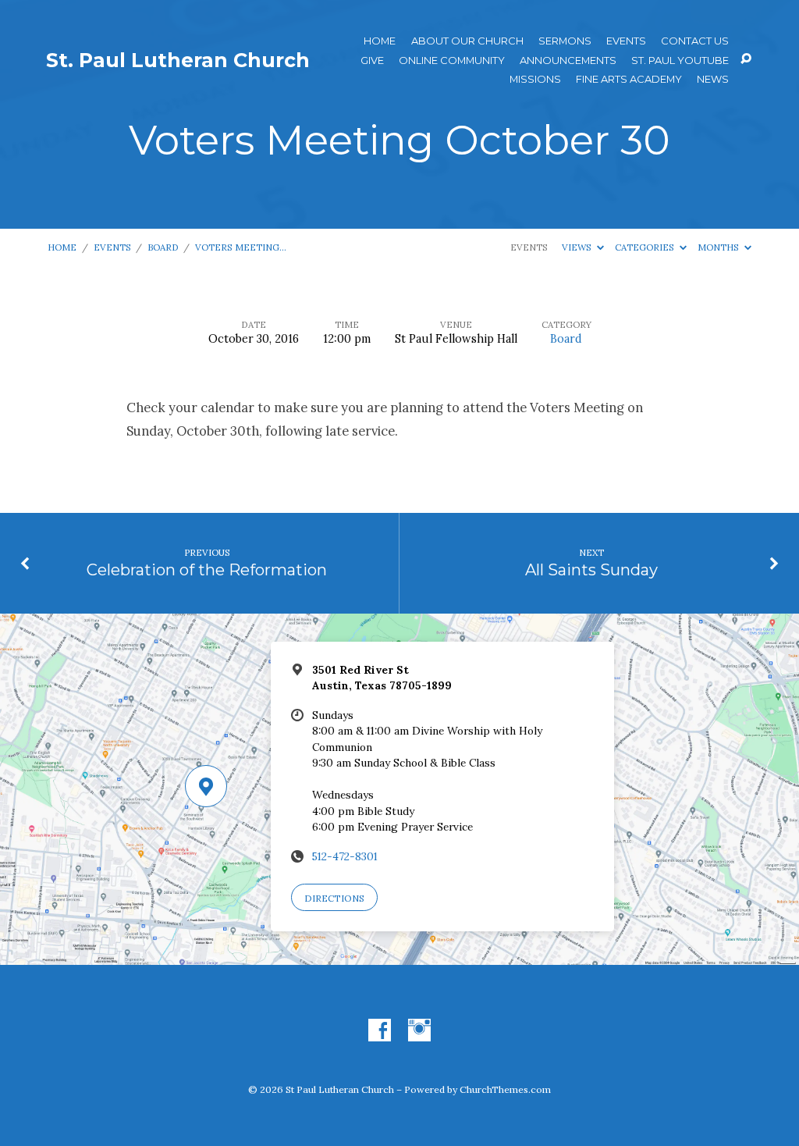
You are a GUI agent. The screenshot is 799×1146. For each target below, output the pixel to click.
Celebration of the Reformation (207, 569)
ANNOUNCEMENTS (568, 60)
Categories (645, 247)
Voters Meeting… (240, 247)
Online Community (452, 60)
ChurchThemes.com (505, 1089)
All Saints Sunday (591, 569)
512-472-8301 (345, 856)
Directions (334, 898)
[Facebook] (379, 1031)
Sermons (564, 41)
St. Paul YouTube (680, 60)
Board (163, 247)
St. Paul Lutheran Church (178, 60)
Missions (535, 79)
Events (626, 41)
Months (719, 247)
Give (372, 60)
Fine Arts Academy (629, 79)
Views (578, 247)
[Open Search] (745, 59)
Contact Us (695, 41)
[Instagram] (419, 1031)
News (713, 79)
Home (380, 41)
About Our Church (467, 41)
